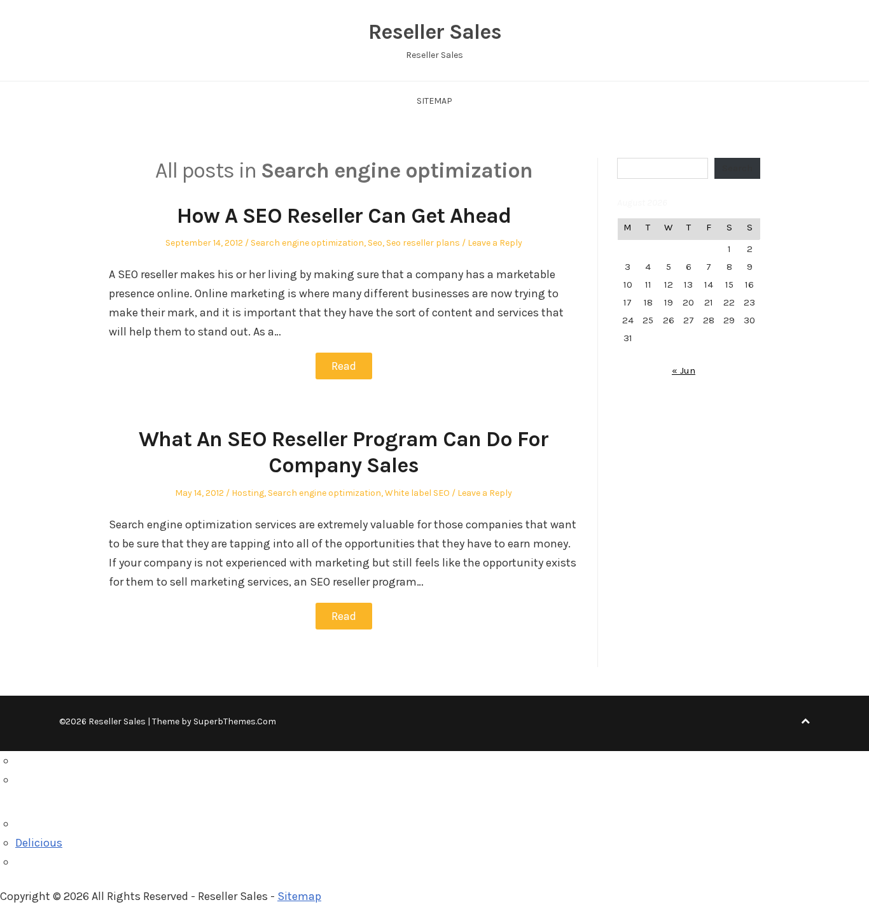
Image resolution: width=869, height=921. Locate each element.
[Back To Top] (805, 721)
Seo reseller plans (423, 242)
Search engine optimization (307, 242)
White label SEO (417, 493)
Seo (375, 242)
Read (343, 366)
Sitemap (434, 100)
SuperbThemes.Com (234, 721)
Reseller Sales (434, 32)
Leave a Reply (495, 242)
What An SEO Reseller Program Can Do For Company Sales (343, 452)
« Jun (683, 370)
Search (737, 168)
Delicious (38, 843)
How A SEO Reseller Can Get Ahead (344, 215)
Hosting (248, 493)
